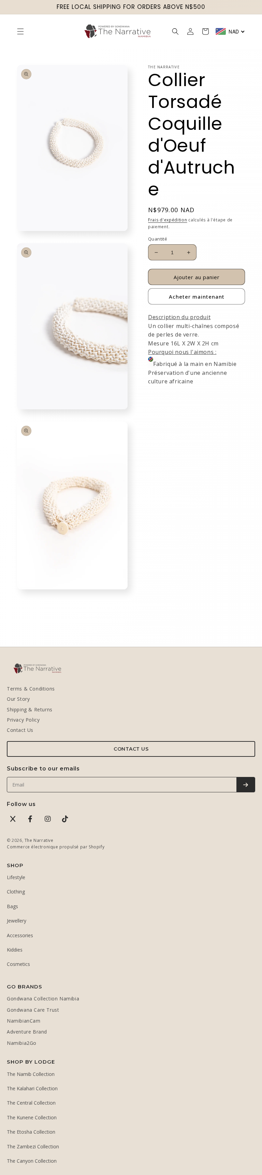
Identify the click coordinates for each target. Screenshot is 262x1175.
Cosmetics (18, 964)
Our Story (18, 699)
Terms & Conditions (31, 688)
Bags (12, 906)
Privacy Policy (23, 719)
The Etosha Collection (31, 1132)
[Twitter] (13, 819)
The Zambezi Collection (33, 1146)
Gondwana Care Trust (33, 1010)
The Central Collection (31, 1102)
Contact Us (20, 730)
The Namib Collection (31, 1074)
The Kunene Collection (32, 1117)
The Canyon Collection (32, 1161)
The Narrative (39, 840)
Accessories (20, 935)
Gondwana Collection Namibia (43, 998)
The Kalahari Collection (32, 1088)
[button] (20, 31)
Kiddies (15, 949)
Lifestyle (16, 877)
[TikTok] (65, 819)
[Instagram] (48, 819)
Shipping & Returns (30, 709)
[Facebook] (30, 819)
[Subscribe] (245, 784)
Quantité (157, 239)
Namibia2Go (22, 1043)
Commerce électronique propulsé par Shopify (55, 847)
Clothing (16, 891)
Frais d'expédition (167, 220)
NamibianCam (24, 1020)
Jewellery (16, 920)
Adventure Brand (27, 1031)
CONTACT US (131, 749)
